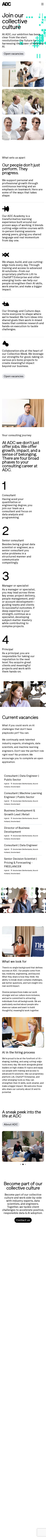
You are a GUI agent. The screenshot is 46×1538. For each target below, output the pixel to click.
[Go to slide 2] (23, 1164)
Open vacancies (13, 53)
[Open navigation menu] (42, 4)
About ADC (11, 1124)
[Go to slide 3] (25, 1164)
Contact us (23, 1220)
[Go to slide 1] (20, 1164)
